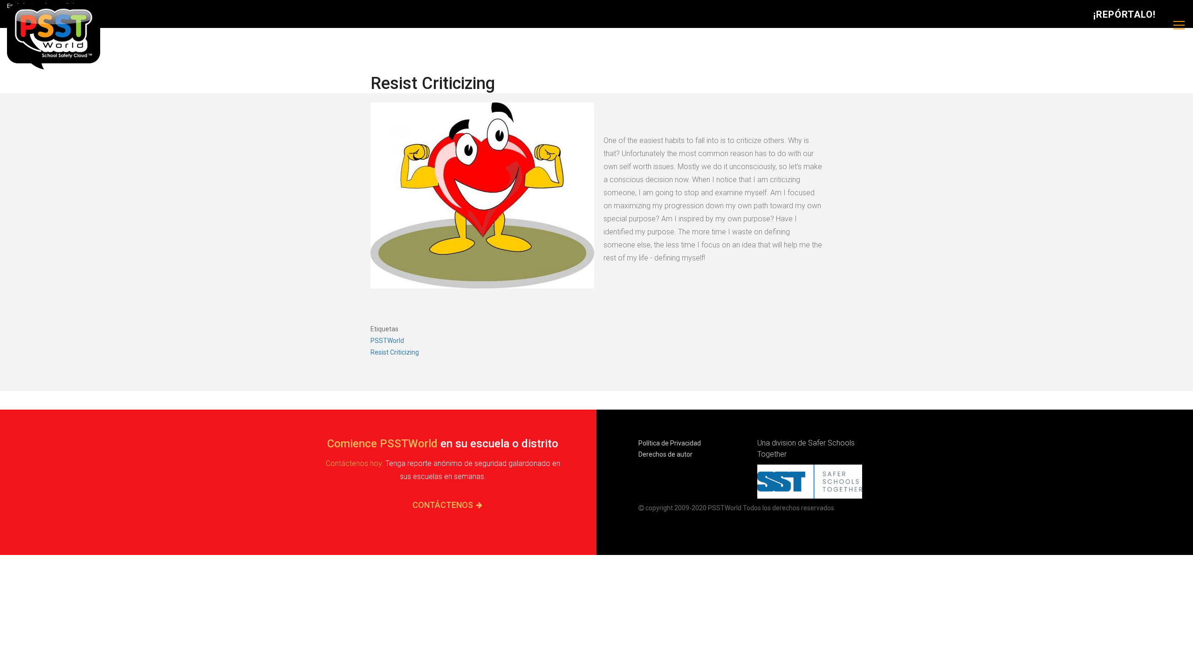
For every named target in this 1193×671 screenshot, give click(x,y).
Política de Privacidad (669, 443)
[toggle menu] (1179, 26)
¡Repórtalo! (1124, 14)
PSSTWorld (387, 340)
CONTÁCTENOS (442, 505)
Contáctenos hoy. (355, 463)
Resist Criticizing (394, 352)
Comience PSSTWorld (382, 443)
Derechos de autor (665, 454)
